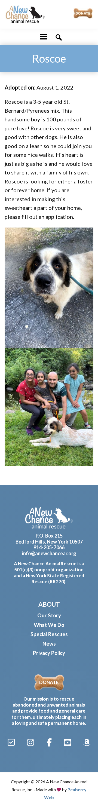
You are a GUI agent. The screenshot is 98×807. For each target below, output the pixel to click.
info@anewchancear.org (49, 553)
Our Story (49, 615)
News (49, 643)
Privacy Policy (49, 653)
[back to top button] (86, 783)
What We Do (49, 625)
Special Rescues (49, 634)
